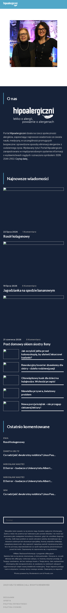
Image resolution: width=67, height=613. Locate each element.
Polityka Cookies (12, 607)
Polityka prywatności (15, 604)
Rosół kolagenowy (14, 441)
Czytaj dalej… (22, 159)
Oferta (7, 601)
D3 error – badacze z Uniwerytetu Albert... (27, 467)
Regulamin (8, 597)
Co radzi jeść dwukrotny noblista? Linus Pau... (29, 454)
